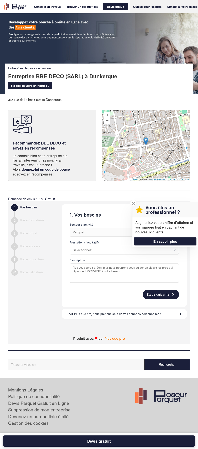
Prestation (84, 242)
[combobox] (123, 250)
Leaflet (135, 179)
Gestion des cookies (28, 423)
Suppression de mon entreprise (39, 409)
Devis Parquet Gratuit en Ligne (38, 403)
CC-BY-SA (184, 179)
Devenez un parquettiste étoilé (38, 416)
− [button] (107, 120)
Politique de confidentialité (34, 396)
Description (77, 260)
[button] (47, 6)
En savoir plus (165, 241)
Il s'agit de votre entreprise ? (30, 85)
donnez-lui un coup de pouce (46, 169)
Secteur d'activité (81, 224)
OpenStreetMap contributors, (165, 179)
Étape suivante (158, 294)
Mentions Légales (25, 389)
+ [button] (107, 115)
